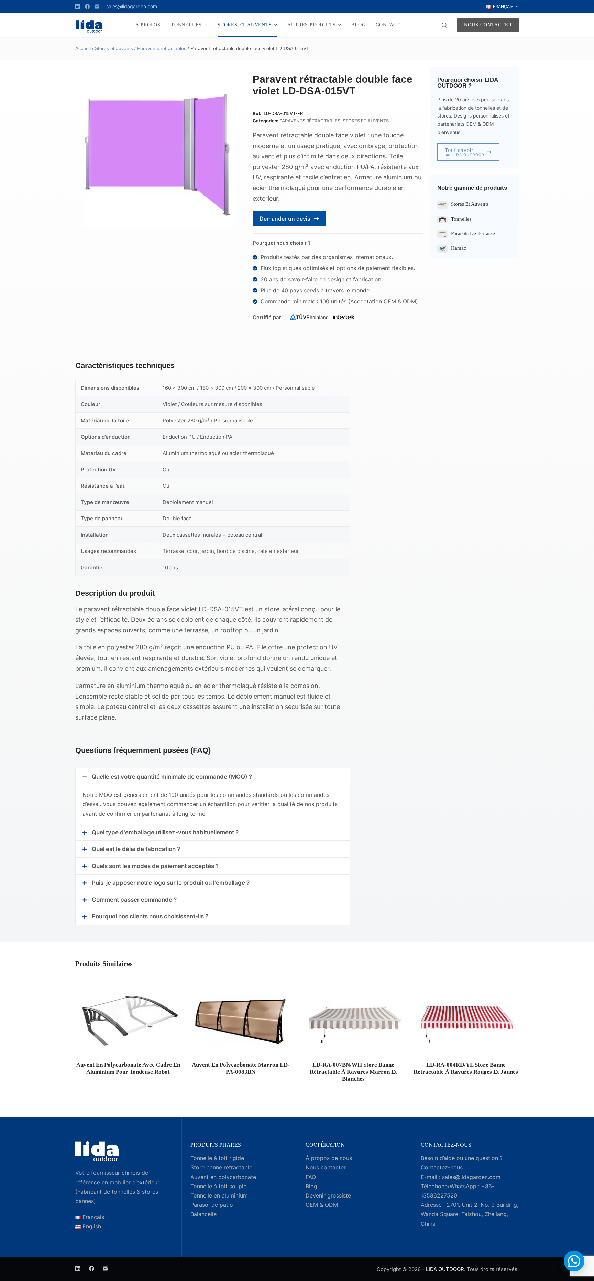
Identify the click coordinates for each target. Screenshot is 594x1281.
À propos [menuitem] (148, 24)
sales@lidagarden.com (131, 6)
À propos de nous (329, 1158)
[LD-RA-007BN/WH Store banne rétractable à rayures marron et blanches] (353, 1018)
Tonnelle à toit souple (218, 1186)
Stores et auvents (114, 48)
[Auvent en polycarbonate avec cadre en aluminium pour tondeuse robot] (128, 1018)
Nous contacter (488, 24)
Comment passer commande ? (134, 899)
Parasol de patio (211, 1204)
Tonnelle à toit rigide (217, 1158)
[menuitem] (502, 6)
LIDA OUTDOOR (445, 1269)
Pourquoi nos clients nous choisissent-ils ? (150, 916)
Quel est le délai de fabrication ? (136, 849)
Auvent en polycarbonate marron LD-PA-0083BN (241, 1068)
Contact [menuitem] (388, 24)
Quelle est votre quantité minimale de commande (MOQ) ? (172, 776)
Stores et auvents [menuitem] (245, 24)
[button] (213, 776)
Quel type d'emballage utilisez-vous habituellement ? (165, 832)
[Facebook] (87, 6)
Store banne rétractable (221, 1167)
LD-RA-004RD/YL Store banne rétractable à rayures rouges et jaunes (466, 1068)
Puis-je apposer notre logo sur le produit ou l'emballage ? (171, 882)
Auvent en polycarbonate (223, 1176)
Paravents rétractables (161, 48)
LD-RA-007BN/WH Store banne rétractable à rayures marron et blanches (353, 1071)
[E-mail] (97, 6)
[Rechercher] (444, 25)
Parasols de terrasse (473, 233)
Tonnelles (461, 219)
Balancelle (203, 1214)
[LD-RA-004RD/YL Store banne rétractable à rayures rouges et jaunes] (466, 1018)
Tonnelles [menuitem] (186, 24)
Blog (311, 1186)
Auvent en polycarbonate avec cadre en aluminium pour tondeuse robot (128, 1068)
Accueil (83, 48)
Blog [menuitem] (358, 24)
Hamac (458, 248)
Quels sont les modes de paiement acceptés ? (155, 865)
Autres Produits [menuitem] (311, 24)
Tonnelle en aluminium (219, 1195)
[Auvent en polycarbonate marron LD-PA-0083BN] (241, 1018)
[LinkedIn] (77, 6)
